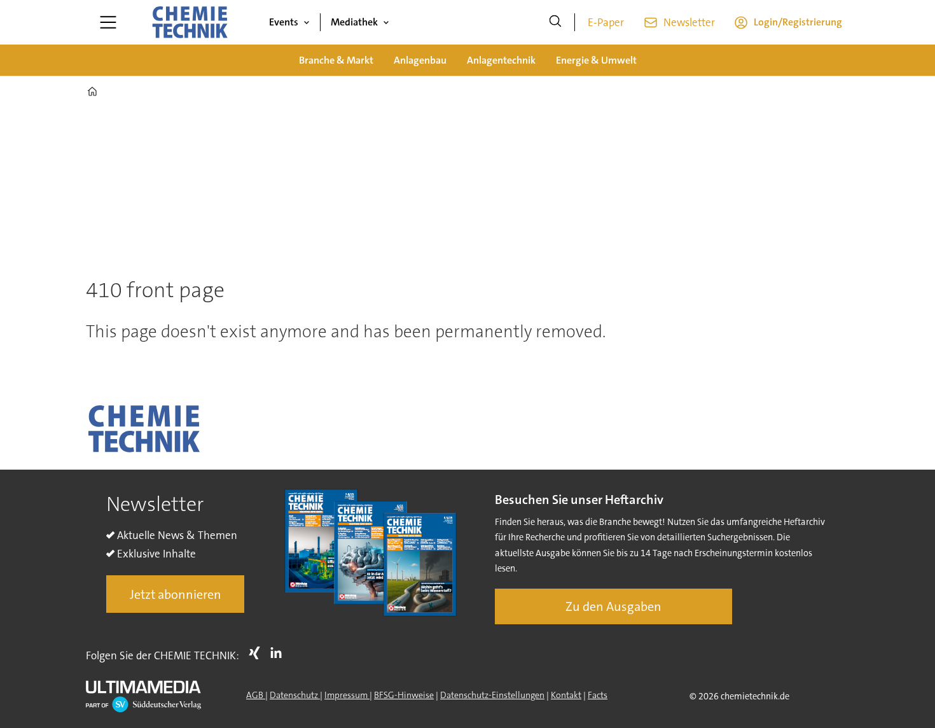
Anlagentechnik (501, 60)
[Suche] (555, 22)
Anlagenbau (420, 60)
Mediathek (354, 22)
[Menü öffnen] (108, 22)
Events (283, 22)
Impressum (347, 695)
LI (279, 653)
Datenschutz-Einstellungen (492, 695)
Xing (257, 653)
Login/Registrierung (798, 22)
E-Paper (606, 22)
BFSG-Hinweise (404, 695)
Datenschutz (295, 695)
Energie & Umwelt (596, 60)
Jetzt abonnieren (175, 594)
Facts (597, 695)
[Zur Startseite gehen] (189, 22)
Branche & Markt (336, 60)
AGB (255, 695)
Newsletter (689, 22)
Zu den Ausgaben (613, 606)
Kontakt (566, 695)
